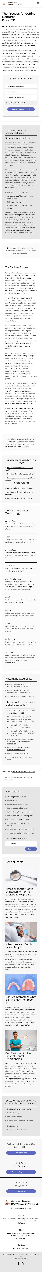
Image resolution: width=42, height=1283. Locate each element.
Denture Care (12, 800)
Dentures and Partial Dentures (17, 804)
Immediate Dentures (14, 1117)
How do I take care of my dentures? (19, 498)
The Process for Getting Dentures (23, 772)
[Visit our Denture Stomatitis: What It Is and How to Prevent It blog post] (21, 994)
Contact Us (21, 1191)
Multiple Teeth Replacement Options (20, 1120)
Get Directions (21, 1153)
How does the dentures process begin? (21, 474)
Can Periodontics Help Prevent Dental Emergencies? (19, 1056)
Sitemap (25, 1258)
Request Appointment (21, 1172)
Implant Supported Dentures (17, 808)
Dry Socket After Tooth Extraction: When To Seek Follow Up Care (19, 891)
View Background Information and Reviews (18, 748)
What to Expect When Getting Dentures (20, 833)
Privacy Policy (18, 1258)
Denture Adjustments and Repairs (19, 1109)
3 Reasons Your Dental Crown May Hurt (19, 946)
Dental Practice (12, 1126)
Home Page (24, 692)
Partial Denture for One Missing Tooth (20, 816)
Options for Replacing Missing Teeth (19, 812)
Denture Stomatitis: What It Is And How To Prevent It (20, 999)
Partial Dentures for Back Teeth (18, 819)
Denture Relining (13, 1113)
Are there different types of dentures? (20, 488)
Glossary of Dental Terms (16, 686)
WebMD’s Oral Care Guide (22, 696)
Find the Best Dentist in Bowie (17, 1130)
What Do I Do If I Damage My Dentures (20, 829)
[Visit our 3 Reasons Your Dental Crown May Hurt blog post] (21, 942)
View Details (24, 753)
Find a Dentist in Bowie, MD (17, 839)
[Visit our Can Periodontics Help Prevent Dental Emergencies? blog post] (21, 1051)
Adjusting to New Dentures (16, 797)
